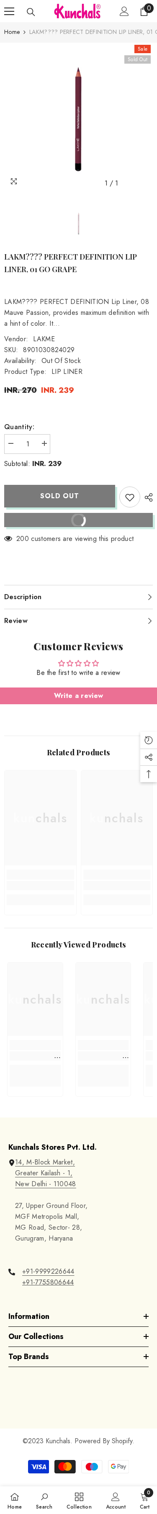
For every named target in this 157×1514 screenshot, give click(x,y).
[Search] (31, 12)
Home (12, 32)
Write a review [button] (78, 695)
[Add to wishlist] (129, 497)
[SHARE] (146, 497)
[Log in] (124, 11)
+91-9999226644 (48, 1271)
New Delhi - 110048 (45, 1184)
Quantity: (19, 427)
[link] (40, 885)
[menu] (9, 11)
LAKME (44, 339)
